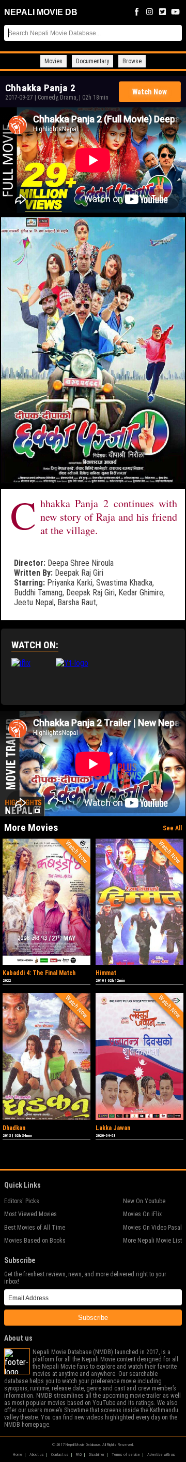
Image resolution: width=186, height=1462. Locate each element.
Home (17, 1454)
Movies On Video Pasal (152, 1227)
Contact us (60, 1454)
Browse (132, 61)
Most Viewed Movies (30, 1214)
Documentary (92, 61)
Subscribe (93, 1317)
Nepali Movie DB (41, 12)
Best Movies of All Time (34, 1227)
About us (36, 1454)
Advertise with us (161, 1454)
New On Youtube (144, 1201)
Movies (53, 61)
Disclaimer (96, 1454)
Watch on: (34, 645)
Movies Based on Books (35, 1240)
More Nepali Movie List (152, 1240)
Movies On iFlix (142, 1214)
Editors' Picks (21, 1201)
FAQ (79, 1454)
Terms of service (126, 1454)
